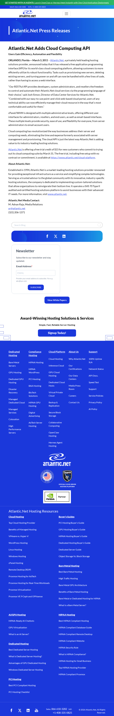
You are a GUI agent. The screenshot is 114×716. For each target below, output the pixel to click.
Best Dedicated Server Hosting (23, 649)
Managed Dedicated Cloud (17, 401)
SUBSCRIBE (35, 287)
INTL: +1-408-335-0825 (37, 7)
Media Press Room (74, 387)
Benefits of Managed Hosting (22, 529)
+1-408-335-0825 (62, 712)
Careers (72, 395)
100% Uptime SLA (95, 361)
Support (93, 351)
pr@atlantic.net (16, 208)
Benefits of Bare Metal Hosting (73, 591)
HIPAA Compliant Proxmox (72, 674)
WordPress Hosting (18, 542)
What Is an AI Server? (19, 634)
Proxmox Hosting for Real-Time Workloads (29, 583)
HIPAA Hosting (36, 362)
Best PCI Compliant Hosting (22, 685)
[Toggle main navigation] (66, 13)
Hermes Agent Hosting (55, 444)
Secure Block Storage (55, 414)
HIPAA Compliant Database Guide (75, 627)
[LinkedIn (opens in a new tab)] (28, 710)
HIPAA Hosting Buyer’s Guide (73, 536)
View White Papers (57, 300)
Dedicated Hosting (14, 353)
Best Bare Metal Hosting (70, 571)
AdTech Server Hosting (35, 424)
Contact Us (74, 402)
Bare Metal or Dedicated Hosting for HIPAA (79, 598)
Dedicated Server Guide (70, 549)
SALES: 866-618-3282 (18, 7)
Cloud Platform (57, 351)
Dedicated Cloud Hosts (57, 384)
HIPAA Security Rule (68, 647)
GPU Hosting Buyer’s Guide (72, 529)
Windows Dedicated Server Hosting (26, 669)
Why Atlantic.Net (77, 359)
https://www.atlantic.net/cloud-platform (73, 157)
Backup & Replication (54, 404)
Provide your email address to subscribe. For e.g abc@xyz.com (34, 280)
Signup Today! (57, 333)
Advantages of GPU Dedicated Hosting (27, 663)
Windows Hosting (17, 556)
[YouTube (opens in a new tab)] (36, 710)
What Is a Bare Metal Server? (72, 605)
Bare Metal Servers (14, 364)
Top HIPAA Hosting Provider (72, 667)
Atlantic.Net (57, 60)
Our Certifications (75, 367)
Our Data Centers (73, 377)
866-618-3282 (59, 708)
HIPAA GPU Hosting (34, 404)
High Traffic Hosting (68, 578)
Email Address (23, 266)
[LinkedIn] (64, 236)
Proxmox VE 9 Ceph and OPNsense (26, 596)
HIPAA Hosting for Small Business (75, 661)
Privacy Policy (95, 402)
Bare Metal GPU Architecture (73, 585)
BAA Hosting (35, 385)
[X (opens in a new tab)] (20, 710)
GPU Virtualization (18, 627)
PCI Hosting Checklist (19, 692)
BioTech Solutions (33, 394)
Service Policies (96, 395)
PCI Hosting (34, 379)
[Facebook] (47, 236)
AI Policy (93, 409)
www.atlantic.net (57, 194)
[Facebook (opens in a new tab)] (11, 710)
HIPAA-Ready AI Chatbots (21, 620)
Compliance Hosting (35, 353)
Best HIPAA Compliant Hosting (74, 620)
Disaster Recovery (13, 391)
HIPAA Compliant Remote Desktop (75, 634)
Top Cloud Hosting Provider (22, 522)
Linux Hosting (15, 549)
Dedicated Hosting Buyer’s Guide (74, 542)
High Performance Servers (15, 429)
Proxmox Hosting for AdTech (22, 576)
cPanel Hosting (16, 563)
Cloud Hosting (56, 359)
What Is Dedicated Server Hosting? (25, 656)
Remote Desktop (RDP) (20, 569)
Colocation (14, 419)
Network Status (96, 369)
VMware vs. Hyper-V (19, 536)
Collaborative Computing (55, 424)
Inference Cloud (56, 365)
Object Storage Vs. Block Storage (74, 556)
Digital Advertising (34, 414)
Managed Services (13, 411)
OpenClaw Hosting (54, 434)
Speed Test (94, 382)
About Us (74, 351)
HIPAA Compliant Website (71, 640)
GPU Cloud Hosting (54, 374)
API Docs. (93, 375)
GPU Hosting (15, 372)
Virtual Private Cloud (56, 394)
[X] (55, 236)
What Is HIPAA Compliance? (72, 654)
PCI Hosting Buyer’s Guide (71, 522)
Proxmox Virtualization (20, 589)
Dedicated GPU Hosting (16, 381)
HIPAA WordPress (34, 371)
